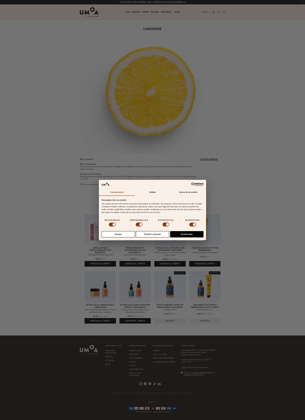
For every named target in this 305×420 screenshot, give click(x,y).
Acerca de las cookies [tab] (188, 192)
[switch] (139, 225)
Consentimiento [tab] (116, 192)
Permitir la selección (152, 234)
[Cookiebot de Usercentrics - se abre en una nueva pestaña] (193, 184)
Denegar (118, 234)
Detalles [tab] (152, 192)
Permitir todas (187, 234)
